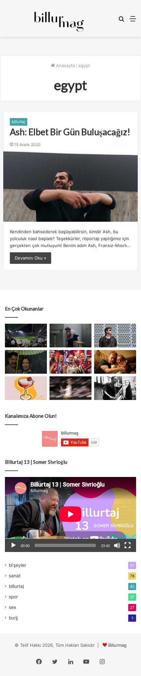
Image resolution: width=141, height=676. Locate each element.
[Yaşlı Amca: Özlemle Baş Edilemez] (115, 335)
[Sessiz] (117, 545)
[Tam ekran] (127, 545)
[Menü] (133, 20)
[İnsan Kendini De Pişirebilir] (70, 335)
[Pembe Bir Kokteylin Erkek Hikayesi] (26, 388)
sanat (15, 575)
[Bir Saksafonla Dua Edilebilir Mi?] (115, 388)
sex (12, 607)
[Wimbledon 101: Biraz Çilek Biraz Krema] (70, 388)
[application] (70, 514)
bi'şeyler (17, 565)
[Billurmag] (59, 21)
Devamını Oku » (30, 258)
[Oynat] (13, 545)
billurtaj (18, 121)
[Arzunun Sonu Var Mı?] (26, 362)
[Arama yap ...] (121, 20)
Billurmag (117, 645)
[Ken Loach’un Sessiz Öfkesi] (115, 362)
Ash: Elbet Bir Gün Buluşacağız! (70, 131)
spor (13, 596)
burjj (13, 617)
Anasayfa (65, 65)
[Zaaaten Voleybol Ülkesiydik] (70, 362)
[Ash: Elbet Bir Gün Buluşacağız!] (70, 186)
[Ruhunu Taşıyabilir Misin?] (26, 335)
